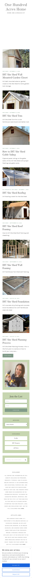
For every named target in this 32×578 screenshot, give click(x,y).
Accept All (16, 565)
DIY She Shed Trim (12, 115)
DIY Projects (7, 189)
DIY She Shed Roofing (14, 192)
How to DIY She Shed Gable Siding (14, 153)
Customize (16, 570)
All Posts (16, 448)
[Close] (30, 549)
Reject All (16, 574)
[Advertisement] (16, 32)
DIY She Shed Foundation (16, 301)
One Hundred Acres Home (16, 7)
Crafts (16, 438)
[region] (16, 562)
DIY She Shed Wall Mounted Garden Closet (15, 76)
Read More (7, 355)
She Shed (5, 71)
